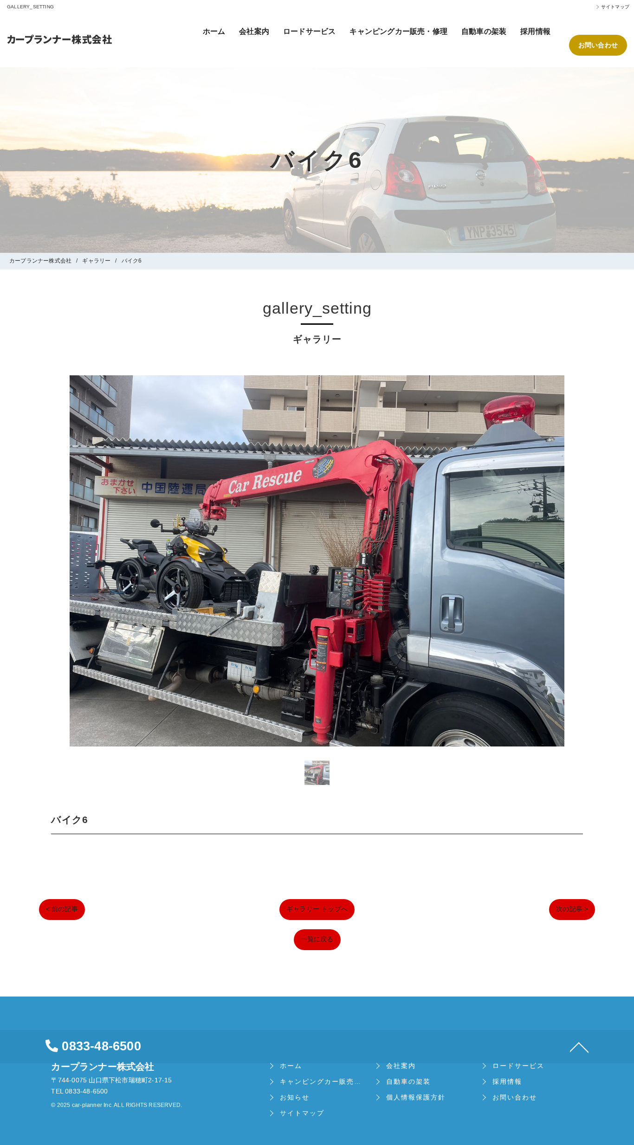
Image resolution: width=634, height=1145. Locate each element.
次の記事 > (572, 909)
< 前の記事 (62, 909)
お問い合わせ (598, 45)
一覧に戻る (317, 939)
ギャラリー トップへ (317, 909)
